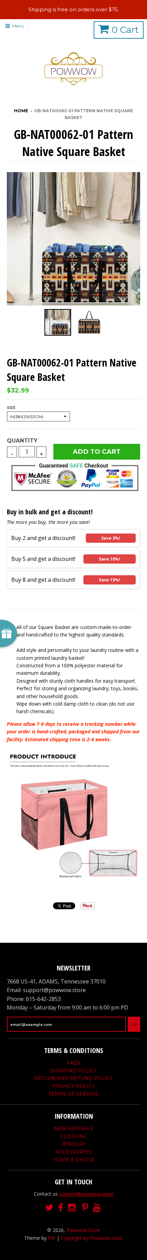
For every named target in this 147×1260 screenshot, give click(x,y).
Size (11, 408)
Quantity (22, 440)
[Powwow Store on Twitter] (49, 1207)
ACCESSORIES (74, 1152)
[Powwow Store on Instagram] (72, 1207)
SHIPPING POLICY (73, 1071)
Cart (125, 29)
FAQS (73, 1063)
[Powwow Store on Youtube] (97, 1207)
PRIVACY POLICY (73, 1086)
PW (51, 1238)
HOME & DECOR (73, 1160)
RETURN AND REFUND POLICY (73, 1078)
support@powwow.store (86, 1194)
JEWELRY (73, 1144)
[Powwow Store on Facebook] (60, 1207)
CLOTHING (73, 1136)
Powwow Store (83, 1230)
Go (134, 1023)
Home (21, 110)
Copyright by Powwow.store (92, 1238)
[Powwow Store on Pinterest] (85, 1207)
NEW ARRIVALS (73, 1129)
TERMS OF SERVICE (73, 1094)
